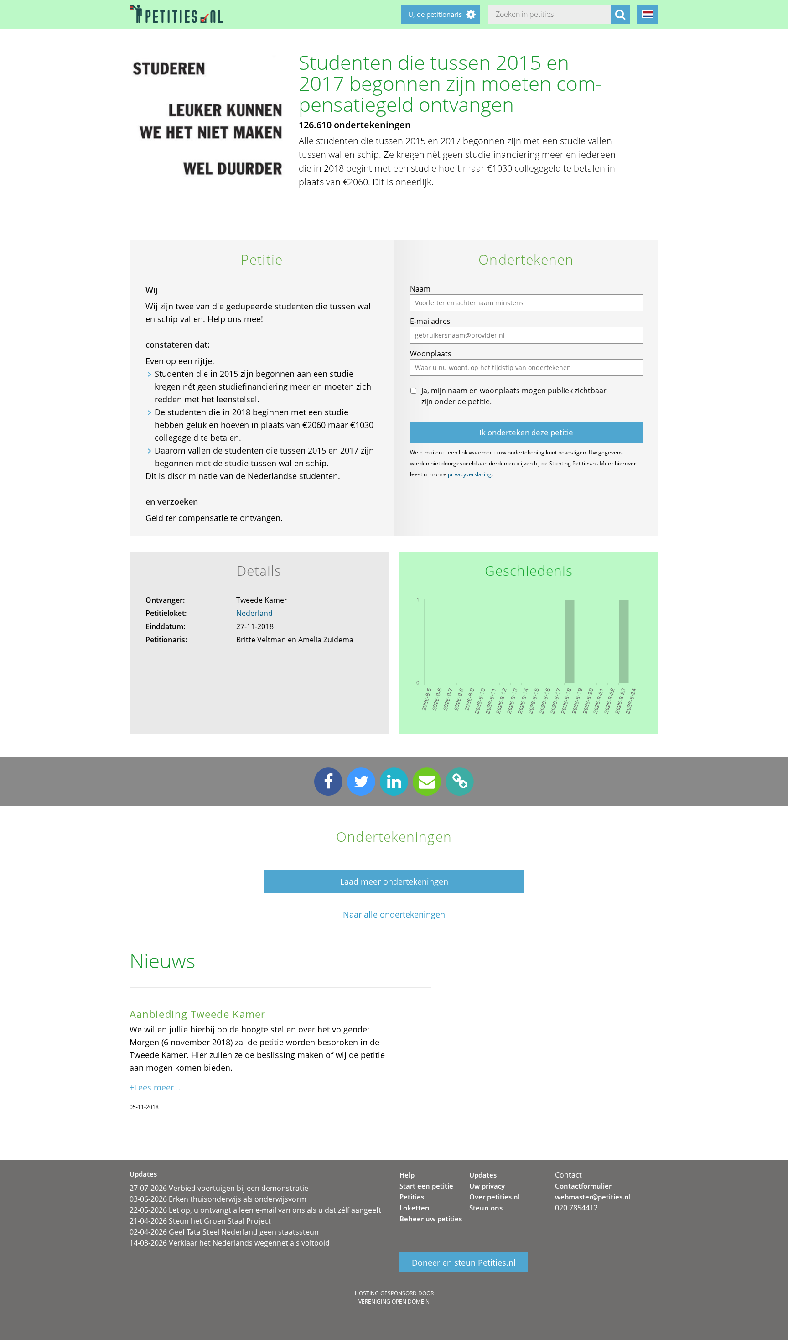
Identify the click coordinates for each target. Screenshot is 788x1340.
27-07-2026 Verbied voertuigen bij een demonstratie (219, 1188)
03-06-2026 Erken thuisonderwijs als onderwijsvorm (218, 1199)
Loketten (414, 1207)
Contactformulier (583, 1185)
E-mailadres (430, 321)
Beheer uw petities (430, 1218)
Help (407, 1174)
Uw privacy (487, 1185)
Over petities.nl (494, 1196)
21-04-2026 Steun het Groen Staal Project (200, 1221)
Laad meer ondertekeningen (394, 881)
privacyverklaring (470, 474)
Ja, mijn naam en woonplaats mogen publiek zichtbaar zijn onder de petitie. (514, 396)
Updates (483, 1174)
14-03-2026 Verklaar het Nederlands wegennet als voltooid (230, 1243)
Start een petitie (426, 1185)
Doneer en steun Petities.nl (464, 1262)
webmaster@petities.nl (593, 1196)
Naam (420, 289)
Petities (411, 1196)
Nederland (254, 613)
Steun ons (486, 1207)
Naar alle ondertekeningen (394, 914)
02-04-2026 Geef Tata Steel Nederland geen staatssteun (224, 1232)
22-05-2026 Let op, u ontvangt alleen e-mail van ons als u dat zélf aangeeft (255, 1210)
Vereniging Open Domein (394, 1301)
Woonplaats (430, 354)
